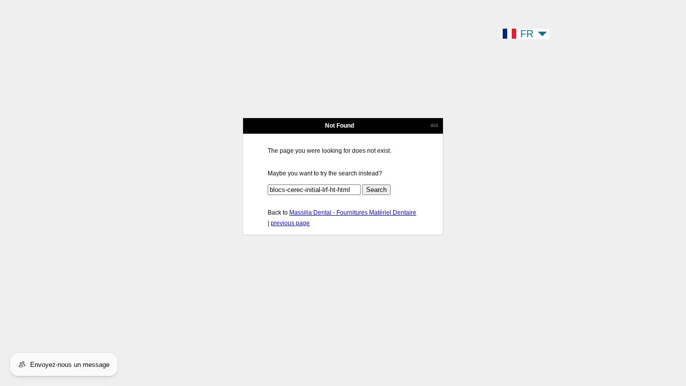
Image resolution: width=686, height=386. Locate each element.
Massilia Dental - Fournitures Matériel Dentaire (352, 212)
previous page (290, 223)
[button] (525, 34)
